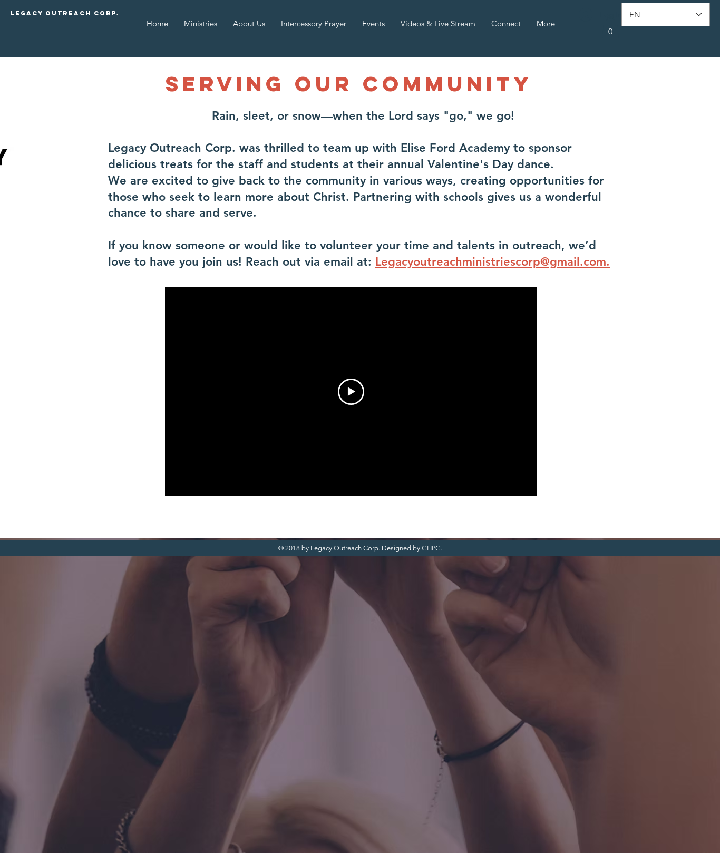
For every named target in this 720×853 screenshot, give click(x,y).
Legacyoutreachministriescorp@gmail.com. (492, 262)
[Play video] (351, 392)
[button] (610, 27)
